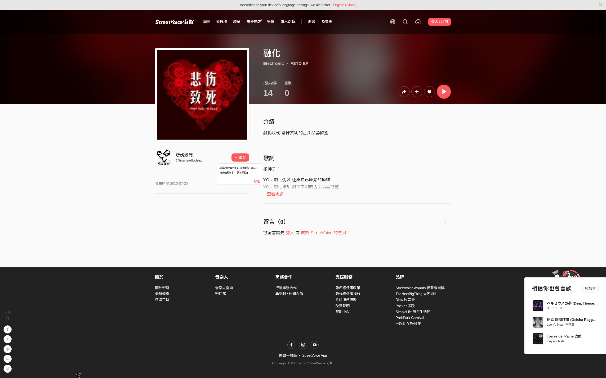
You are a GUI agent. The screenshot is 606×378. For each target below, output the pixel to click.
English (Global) (345, 5)
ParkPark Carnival (410, 318)
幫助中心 (342, 312)
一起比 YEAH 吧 (408, 324)
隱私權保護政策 (347, 288)
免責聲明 (342, 306)
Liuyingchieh (555, 341)
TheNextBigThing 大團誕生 (416, 294)
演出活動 (288, 22)
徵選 (270, 22)
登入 (290, 232)
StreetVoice (174, 21)
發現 (206, 22)
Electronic (273, 63)
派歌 (311, 22)
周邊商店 (254, 22)
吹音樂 (326, 22)
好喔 (257, 181)
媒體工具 (162, 300)
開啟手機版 (288, 355)
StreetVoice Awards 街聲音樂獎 (420, 288)
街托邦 (220, 294)
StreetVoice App (314, 355)
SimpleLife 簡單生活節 (413, 312)
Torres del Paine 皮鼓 (564, 336)
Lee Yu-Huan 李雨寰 (561, 324)
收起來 (590, 289)
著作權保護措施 (347, 294)
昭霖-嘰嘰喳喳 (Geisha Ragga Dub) (575, 320)
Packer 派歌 (405, 306)
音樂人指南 (224, 288)
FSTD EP (299, 63)
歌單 (236, 22)
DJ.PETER (554, 308)
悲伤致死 (184, 155)
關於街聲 (162, 288)
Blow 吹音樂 (405, 300)
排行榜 (221, 22)
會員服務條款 (346, 300)
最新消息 (162, 294)
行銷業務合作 (286, 288)
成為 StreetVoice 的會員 (323, 232)
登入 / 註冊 (439, 22)
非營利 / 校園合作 (289, 294)
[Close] (600, 5)
